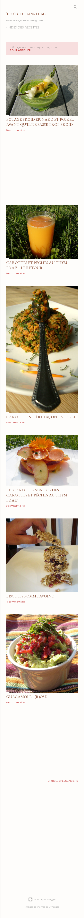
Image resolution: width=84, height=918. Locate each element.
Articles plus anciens (63, 780)
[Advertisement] (42, 168)
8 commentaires (15, 129)
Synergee (54, 906)
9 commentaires (15, 422)
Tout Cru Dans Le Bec (26, 14)
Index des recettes (23, 27)
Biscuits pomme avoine (30, 596)
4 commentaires (15, 702)
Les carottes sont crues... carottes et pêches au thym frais (36, 495)
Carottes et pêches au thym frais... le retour (36, 265)
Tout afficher (20, 50)
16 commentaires (15, 601)
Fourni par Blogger (45, 899)
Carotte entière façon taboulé (41, 416)
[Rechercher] (75, 6)
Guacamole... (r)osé (26, 696)
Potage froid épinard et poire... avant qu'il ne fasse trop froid (40, 122)
